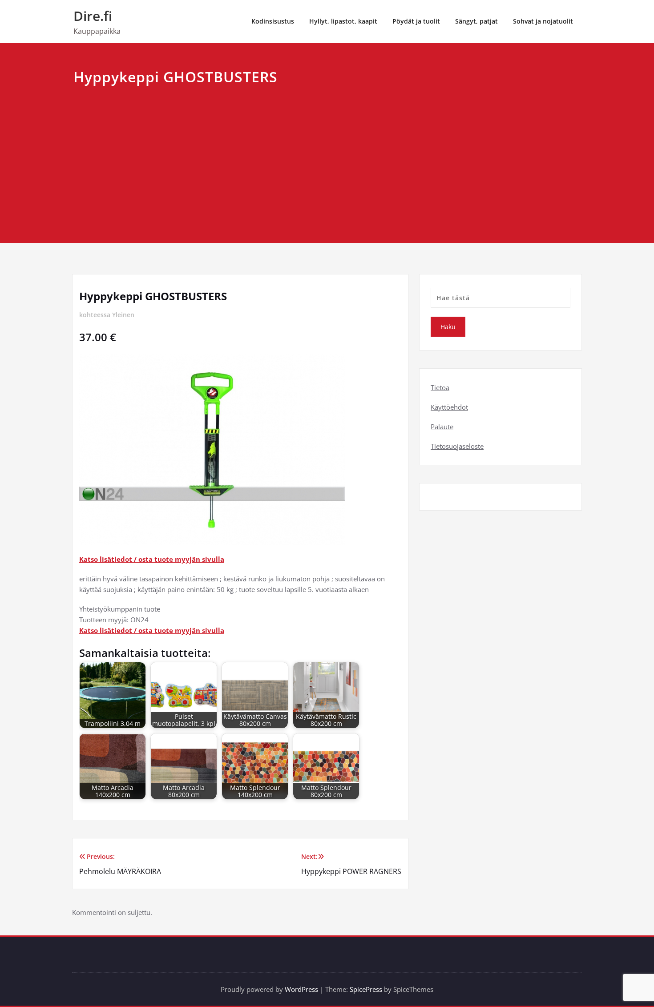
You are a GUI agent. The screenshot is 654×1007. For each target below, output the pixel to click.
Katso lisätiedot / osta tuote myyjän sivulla (151, 559)
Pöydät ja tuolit (416, 21)
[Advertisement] (327, 155)
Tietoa (440, 387)
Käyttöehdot (449, 407)
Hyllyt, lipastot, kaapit (343, 21)
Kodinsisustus (272, 21)
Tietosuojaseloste (457, 446)
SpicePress (366, 989)
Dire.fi (92, 16)
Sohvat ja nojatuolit (543, 21)
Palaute (442, 426)
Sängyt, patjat (476, 21)
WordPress (301, 989)
